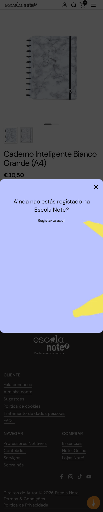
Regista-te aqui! (51, 220)
